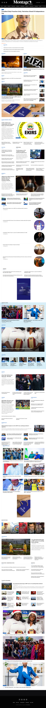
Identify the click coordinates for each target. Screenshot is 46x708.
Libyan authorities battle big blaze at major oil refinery (11, 69)
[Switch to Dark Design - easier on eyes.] (43, 6)
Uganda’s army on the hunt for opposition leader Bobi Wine (22, 165)
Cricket (3, 397)
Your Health (4, 536)
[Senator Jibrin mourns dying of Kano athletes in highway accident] (13, 469)
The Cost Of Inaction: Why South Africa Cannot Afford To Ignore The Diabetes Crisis (28, 558)
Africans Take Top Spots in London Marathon (6, 393)
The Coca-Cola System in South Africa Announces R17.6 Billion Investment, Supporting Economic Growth (35, 203)
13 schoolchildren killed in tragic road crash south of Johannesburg (37, 566)
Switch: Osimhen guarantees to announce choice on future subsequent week (37, 411)
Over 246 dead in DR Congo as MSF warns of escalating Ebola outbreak (11, 97)
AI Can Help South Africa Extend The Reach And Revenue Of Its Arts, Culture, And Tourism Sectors (17, 257)
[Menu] (2, 6)
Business (22, 6)
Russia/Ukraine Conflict (7, 119)
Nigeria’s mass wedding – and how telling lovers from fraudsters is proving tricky (22, 529)
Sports (17, 6)
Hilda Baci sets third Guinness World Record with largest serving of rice (36, 434)
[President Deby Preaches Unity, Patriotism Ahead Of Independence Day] (23, 27)
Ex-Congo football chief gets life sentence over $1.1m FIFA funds (34, 69)
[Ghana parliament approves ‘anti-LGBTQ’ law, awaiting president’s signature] (39, 213)
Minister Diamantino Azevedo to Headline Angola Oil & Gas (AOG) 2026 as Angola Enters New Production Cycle (8, 162)
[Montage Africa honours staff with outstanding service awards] (23, 339)
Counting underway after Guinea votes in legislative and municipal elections (39, 143)
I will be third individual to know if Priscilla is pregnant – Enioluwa (30, 94)
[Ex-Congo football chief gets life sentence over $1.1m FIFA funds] (34, 62)
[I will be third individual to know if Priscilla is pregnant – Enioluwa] (41, 95)
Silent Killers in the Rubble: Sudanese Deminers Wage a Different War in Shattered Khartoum (14, 434)
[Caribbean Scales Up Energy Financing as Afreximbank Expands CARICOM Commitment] (4, 199)
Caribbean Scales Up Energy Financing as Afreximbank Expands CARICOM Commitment (8, 166)
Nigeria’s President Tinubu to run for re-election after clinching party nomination (28, 143)
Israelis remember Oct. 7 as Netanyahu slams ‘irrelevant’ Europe (14, 438)
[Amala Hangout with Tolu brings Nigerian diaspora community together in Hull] (41, 76)
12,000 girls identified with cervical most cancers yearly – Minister (26, 598)
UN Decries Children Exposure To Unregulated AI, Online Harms (14, 530)
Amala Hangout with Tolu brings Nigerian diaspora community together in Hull (30, 76)
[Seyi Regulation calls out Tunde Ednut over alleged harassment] (41, 86)
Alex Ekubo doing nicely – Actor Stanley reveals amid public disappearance (31, 80)
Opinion (36, 6)
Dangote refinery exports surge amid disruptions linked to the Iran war (7, 159)
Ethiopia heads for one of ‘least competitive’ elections (12, 51)
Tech (40, 6)
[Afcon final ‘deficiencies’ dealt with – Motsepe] (30, 382)
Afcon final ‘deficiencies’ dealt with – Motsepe (7, 376)
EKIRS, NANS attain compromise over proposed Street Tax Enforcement (8, 124)
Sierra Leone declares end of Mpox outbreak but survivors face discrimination (6, 558)
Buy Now (31, 702)
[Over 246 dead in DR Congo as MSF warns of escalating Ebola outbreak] (12, 90)
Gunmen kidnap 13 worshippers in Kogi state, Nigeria (11, 244)
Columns (5, 205)
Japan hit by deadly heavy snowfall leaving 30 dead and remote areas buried (23, 162)
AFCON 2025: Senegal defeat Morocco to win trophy (19, 169)
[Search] (44, 6)
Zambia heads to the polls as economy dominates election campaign (14, 47)
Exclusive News (6, 445)
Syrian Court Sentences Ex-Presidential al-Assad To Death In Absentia (31, 530)
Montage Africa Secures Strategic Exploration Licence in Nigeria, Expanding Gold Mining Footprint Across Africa (8, 155)
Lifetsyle (31, 6)
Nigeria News (4, 435)
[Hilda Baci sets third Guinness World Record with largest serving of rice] (26, 434)
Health (27, 6)
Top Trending (6, 607)
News (5, 6)
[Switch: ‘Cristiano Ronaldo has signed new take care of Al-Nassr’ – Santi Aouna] (34, 485)
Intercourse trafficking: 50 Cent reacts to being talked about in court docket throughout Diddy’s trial (40, 364)
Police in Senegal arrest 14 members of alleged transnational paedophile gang (40, 169)
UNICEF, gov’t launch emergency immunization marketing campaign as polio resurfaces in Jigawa (11, 605)
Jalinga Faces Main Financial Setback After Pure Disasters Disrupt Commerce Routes (8, 178)
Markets (3, 173)
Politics (13, 6)
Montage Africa (6, 209)
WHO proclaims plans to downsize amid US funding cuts (40, 604)
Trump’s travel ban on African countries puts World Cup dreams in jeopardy (28, 393)
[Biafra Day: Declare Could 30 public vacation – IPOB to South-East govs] (26, 438)
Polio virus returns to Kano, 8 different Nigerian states (25, 604)
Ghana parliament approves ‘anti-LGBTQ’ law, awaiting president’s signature (11, 78)
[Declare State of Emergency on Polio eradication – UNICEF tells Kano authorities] (33, 598)
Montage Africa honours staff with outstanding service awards (17, 348)
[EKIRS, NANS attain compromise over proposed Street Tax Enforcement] (30, 130)
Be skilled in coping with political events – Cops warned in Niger (34, 476)
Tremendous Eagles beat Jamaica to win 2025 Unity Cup (37, 408)
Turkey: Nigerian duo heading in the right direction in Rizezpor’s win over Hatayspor (13, 461)
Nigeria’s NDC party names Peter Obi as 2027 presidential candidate (14, 49)
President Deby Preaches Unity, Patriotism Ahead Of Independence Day (23, 12)
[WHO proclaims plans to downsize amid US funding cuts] (33, 604)
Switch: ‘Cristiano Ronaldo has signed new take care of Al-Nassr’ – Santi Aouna (33, 492)
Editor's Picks (36, 431)
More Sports (34, 397)
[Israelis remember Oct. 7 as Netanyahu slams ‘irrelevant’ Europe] (4, 438)
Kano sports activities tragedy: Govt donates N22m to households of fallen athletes (11, 492)
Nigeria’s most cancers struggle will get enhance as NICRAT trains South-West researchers (39, 558)
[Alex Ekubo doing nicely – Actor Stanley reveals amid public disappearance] (41, 81)
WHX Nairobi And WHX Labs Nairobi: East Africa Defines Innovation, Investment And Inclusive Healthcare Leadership (33, 275)
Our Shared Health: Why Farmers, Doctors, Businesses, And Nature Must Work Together (17, 220)
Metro (9, 6)
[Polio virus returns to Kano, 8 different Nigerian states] (18, 604)
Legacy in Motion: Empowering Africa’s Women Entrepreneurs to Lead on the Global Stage (14, 203)
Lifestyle (32, 158)
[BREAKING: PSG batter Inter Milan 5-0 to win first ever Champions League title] (23, 404)
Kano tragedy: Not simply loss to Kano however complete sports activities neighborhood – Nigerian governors (33, 461)
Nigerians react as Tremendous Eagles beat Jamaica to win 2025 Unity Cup (37, 404)
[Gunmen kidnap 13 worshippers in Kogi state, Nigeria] (39, 249)
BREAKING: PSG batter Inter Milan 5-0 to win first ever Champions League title (8, 401)
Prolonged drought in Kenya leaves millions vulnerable (37, 162)
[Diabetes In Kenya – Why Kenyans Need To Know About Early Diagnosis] (18, 593)
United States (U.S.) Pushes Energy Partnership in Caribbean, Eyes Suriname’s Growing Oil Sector (8, 169)
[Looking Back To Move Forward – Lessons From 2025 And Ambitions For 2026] (39, 237)
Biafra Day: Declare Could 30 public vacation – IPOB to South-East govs (36, 438)
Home (14, 702)
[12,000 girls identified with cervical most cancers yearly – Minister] (18, 598)
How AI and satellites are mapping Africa (37, 165)
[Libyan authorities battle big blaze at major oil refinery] (12, 62)
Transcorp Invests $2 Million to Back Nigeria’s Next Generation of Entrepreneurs (39, 443)
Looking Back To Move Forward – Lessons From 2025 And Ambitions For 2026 (15, 232)
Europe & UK (4, 422)
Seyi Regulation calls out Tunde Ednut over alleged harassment (30, 85)
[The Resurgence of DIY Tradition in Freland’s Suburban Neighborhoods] (37, 154)
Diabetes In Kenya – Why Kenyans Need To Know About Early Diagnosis (17, 558)
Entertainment (4, 318)
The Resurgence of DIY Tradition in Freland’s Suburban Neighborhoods (21, 151)
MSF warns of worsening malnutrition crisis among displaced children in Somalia (39, 529)
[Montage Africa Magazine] (23, 2)
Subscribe (38, 2)
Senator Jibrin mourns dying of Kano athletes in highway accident (12, 476)
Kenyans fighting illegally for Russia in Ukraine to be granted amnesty (30, 169)
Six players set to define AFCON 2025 (39, 393)
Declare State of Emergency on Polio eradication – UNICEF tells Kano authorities (40, 598)
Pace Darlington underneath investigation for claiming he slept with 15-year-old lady (31, 90)
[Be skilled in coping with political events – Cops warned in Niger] (34, 469)
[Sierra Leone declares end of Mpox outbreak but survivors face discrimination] (4, 593)
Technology (22, 702)
